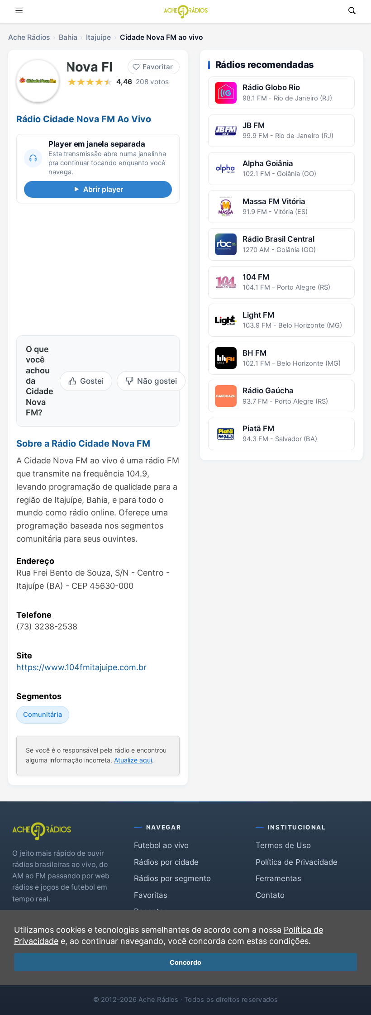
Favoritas (150, 895)
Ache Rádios (29, 37)
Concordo (185, 962)
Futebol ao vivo (161, 845)
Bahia (68, 37)
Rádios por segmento (172, 878)
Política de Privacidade (297, 862)
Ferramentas (278, 878)
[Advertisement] (98, 267)
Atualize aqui (133, 760)
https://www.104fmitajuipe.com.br (81, 667)
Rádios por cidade (166, 862)
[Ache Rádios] (186, 12)
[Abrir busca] (352, 11)
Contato (270, 895)
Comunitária (42, 714)
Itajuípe (98, 37)
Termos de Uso (283, 845)
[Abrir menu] (19, 11)
